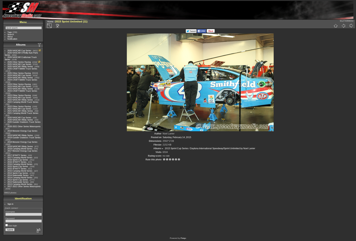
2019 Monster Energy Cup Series (22, 131)
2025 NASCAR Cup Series (19, 64)
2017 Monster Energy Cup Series (22, 151)
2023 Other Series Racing (19, 95)
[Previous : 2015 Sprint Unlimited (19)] (343, 25)
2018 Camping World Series (19, 149)
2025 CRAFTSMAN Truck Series (22, 69)
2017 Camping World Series (19, 157)
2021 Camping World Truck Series (22, 113)
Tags (9, 32)
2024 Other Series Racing (19, 84)
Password (9, 218)
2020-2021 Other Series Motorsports (24, 126)
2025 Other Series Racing (19, 73)
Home (50, 21)
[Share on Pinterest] (211, 32)
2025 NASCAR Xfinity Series (20, 66)
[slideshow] (58, 25)
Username (10, 212)
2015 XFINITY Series (17, 169)
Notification (12, 39)
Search (10, 34)
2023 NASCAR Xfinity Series (20, 89)
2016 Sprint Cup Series (17, 160)
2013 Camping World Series (19, 184)
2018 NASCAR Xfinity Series (20, 146)
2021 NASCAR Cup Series (19, 109)
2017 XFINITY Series (17, 155)
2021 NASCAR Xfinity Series (20, 111)
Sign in (10, 204)
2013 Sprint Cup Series (17, 180)
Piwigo (183, 238)
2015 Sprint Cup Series (17, 166)
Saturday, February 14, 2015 (177, 137)
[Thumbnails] (335, 25)
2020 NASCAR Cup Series (19, 117)
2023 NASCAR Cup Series (19, 86)
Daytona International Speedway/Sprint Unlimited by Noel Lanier (222, 148)
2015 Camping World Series (19, 171)
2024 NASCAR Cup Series (19, 75)
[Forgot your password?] (38, 230)
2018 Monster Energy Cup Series (22, 142)
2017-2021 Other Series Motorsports (24, 186)
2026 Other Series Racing (19, 62)
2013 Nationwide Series (18, 182)
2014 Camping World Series (19, 177)
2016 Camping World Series (19, 164)
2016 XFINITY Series (17, 162)
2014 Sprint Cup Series (17, 173)
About (10, 37)
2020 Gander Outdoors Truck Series (24, 122)
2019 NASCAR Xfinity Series (20, 135)
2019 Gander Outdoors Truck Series (24, 137)
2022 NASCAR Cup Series (19, 97)
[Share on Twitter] (191, 32)
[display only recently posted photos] (39, 44)
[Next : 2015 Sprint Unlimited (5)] (351, 25)
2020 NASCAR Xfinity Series (20, 120)
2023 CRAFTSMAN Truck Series (22, 91)
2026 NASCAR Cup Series (19, 50)
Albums (21, 44)
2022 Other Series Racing (19, 106)
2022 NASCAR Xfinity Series (20, 100)
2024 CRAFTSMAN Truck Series (22, 80)
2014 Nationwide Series (18, 175)
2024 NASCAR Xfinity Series (20, 77)
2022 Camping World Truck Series (22, 102)
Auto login (12, 226)
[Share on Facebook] (201, 32)
